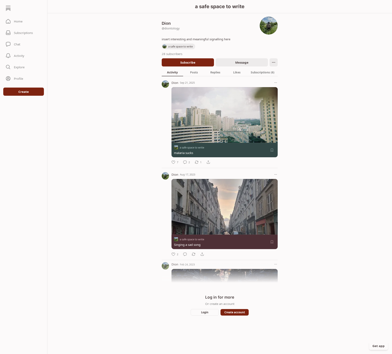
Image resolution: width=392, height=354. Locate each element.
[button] (23, 21)
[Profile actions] (274, 62)
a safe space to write (192, 147)
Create (23, 92)
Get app (378, 346)
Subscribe (187, 62)
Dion (175, 83)
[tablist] (220, 72)
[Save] (272, 150)
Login (204, 312)
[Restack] (193, 254)
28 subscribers (172, 54)
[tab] (172, 72)
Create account (234, 312)
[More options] (275, 82)
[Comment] (185, 254)
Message (241, 62)
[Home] (8, 8)
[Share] (208, 162)
